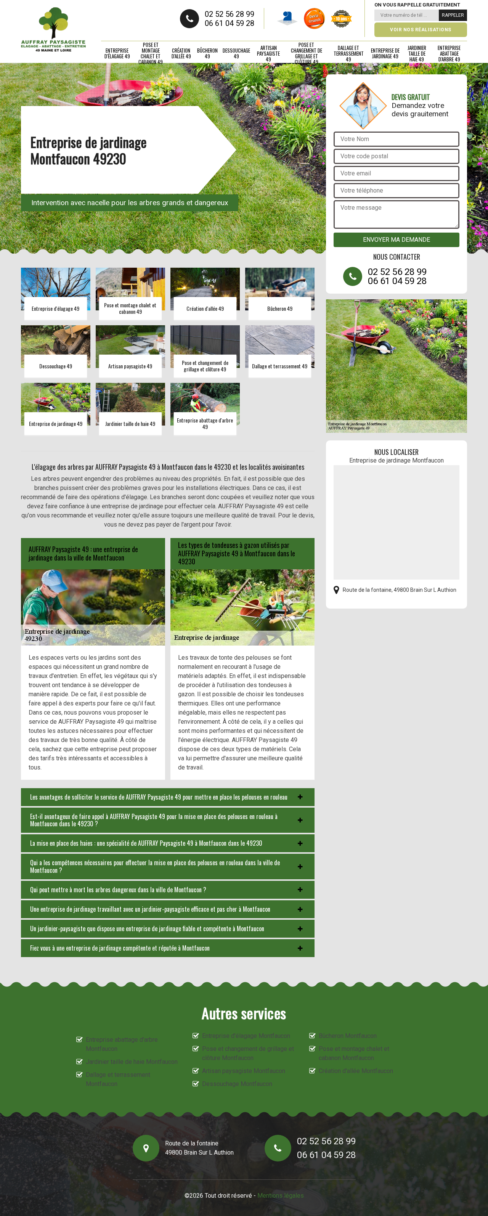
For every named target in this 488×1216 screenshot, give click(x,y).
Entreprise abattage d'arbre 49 (449, 53)
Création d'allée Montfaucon (356, 1071)
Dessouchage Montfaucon (237, 1083)
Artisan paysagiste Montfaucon (243, 1071)
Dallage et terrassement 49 (349, 53)
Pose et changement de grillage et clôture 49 (306, 53)
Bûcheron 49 (207, 53)
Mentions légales (280, 1195)
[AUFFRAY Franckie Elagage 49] (53, 29)
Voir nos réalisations (420, 29)
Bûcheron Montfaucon (348, 1035)
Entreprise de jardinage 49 (385, 53)
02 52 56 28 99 (229, 14)
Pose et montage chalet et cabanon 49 (150, 53)
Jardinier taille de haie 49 (417, 53)
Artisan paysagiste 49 (268, 53)
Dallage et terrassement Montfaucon (118, 1079)
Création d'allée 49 (181, 53)
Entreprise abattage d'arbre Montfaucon (122, 1044)
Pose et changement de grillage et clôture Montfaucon (248, 1053)
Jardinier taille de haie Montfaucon (132, 1061)
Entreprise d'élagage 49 (117, 53)
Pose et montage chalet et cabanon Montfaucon (354, 1053)
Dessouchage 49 (236, 53)
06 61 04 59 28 (229, 23)
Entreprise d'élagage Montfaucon (246, 1035)
